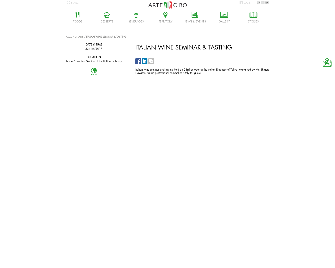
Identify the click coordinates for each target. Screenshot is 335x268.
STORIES (253, 17)
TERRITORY (165, 17)
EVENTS (79, 37)
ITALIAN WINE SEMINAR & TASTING (106, 37)
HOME (68, 37)
